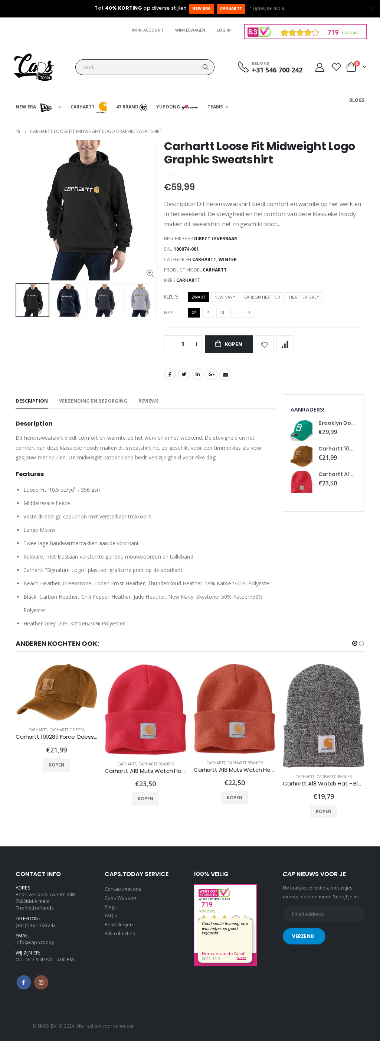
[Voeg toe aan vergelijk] (285, 344)
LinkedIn (198, 374)
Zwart (198, 297)
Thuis (18, 131)
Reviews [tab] (148, 400)
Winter (228, 259)
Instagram (41, 982)
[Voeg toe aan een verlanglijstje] (264, 344)
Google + (211, 374)
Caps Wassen (120, 897)
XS (194, 312)
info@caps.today (35, 942)
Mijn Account (148, 30)
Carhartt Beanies (156, 764)
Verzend (303, 936)
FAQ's (111, 915)
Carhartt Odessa (67, 729)
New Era (201, 8)
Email (225, 374)
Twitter (184, 374)
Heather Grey (304, 297)
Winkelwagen (190, 30)
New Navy (224, 297)
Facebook (170, 374)
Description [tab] (32, 400)
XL (250, 312)
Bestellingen (119, 924)
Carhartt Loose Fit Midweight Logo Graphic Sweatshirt (259, 152)
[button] (354, 643)
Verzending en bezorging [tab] (93, 400)
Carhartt (231, 8)
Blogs (111, 906)
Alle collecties (120, 933)
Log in (224, 30)
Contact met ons (123, 888)
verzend (205, 67)
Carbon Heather (262, 297)
